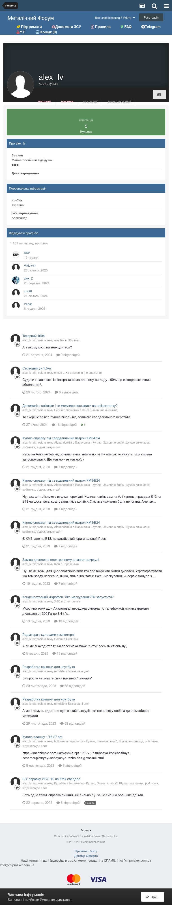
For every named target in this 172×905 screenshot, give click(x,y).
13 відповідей (68, 621)
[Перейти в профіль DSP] (16, 254)
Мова (85, 830)
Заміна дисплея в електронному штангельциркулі (60, 559)
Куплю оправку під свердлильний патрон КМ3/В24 (61, 437)
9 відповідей (70, 354)
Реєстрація (151, 17)
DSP (27, 253)
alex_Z (28, 278)
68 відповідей (74, 685)
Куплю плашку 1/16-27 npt (42, 736)
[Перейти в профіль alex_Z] (16, 280)
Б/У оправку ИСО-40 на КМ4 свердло (51, 778)
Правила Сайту (86, 851)
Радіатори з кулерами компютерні (48, 634)
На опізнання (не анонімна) (83, 372)
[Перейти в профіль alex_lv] (15, 339)
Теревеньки (71, 564)
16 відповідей (66, 424)
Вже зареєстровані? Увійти (114, 17)
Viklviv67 (30, 265)
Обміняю (74, 340)
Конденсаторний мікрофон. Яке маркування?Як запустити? (68, 596)
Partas (28, 304)
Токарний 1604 (33, 335)
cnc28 (28, 291)
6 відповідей (68, 392)
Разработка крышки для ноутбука (48, 666)
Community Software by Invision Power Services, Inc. (86, 836)
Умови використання (55, 899)
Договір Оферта (86, 855)
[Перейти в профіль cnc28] (16, 293)
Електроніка (72, 601)
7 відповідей (67, 466)
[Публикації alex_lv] (159, 94)
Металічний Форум (31, 17)
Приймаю (156, 896)
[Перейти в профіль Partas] (16, 305)
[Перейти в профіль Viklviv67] (16, 267)
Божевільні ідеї (78, 671)
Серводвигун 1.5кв (36, 368)
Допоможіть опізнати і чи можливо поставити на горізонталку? (70, 405)
